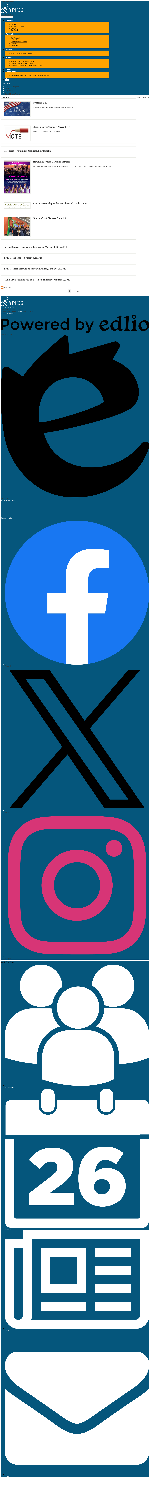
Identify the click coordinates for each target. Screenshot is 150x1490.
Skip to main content (7, 2)
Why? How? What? (17, 26)
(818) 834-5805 (28, 311)
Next (77, 291)
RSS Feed (7, 287)
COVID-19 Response (12, 87)
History (13, 28)
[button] (9, 20)
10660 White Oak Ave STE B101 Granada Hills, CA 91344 (12, 310)
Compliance (9, 90)
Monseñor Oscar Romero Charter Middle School (26, 65)
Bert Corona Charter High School (22, 63)
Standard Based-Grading (19, 42)
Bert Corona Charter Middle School (22, 61)
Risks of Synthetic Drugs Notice (21, 53)
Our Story (14, 24)
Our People (14, 30)
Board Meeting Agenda (12, 94)
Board (7, 92)
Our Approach (15, 38)
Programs (14, 43)
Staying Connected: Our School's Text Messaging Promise (30, 75)
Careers (7, 88)
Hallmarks (14, 40)
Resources (14, 45)
